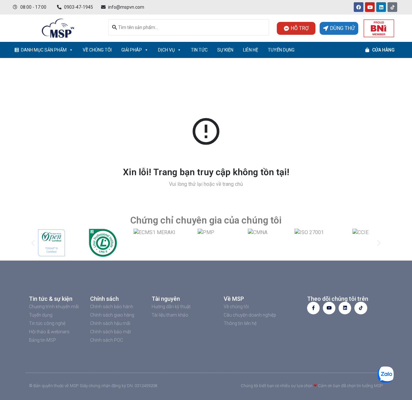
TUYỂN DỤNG (281, 49)
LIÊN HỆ (250, 49)
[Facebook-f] (313, 308)
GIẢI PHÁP (131, 49)
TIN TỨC (199, 49)
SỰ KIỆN (225, 49)
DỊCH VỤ (166, 49)
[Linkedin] (381, 7)
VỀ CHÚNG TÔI (97, 49)
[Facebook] (358, 7)
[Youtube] (370, 7)
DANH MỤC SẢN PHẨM (44, 49)
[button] (33, 243)
